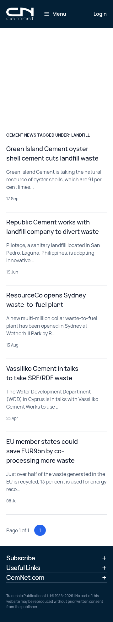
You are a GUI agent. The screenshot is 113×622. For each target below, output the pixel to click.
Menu (59, 13)
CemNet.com (25, 577)
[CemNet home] (20, 14)
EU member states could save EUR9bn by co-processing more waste (42, 451)
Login (100, 13)
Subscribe (20, 558)
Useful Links (23, 567)
